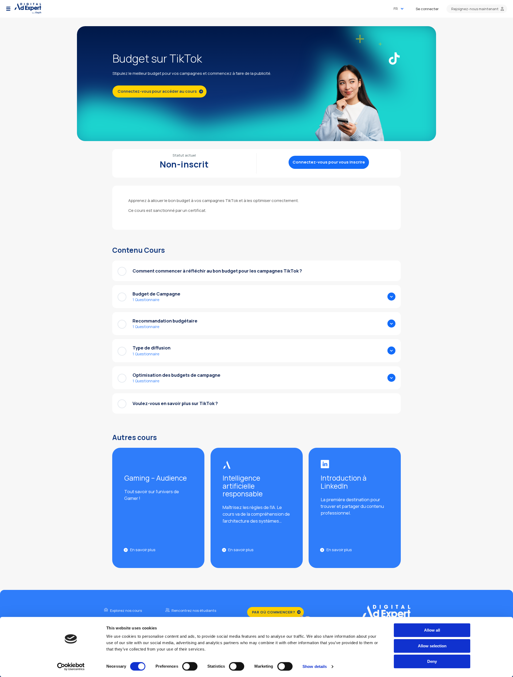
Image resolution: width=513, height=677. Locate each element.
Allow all (432, 630)
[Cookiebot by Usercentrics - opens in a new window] (71, 667)
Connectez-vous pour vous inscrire (329, 162)
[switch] (189, 666)
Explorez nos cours (125, 610)
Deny (432, 661)
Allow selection (432, 646)
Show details (314, 666)
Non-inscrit (184, 164)
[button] (8, 9)
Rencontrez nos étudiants (193, 610)
